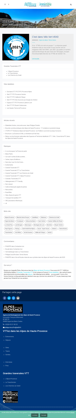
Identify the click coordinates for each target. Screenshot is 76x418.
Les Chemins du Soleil (14, 75)
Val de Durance (28, 232)
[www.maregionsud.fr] (38, 398)
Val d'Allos (18, 232)
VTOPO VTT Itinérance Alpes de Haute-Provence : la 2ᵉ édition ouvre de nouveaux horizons (33, 131)
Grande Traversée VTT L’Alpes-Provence (17, 176)
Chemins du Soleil (54, 217)
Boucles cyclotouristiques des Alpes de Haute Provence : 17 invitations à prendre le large (32, 128)
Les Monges (18, 225)
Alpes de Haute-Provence (42, 270)
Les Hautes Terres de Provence (16, 108)
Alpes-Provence (9, 217)
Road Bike (8, 192)
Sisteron (54, 228)
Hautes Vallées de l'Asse (55, 221)
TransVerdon (8, 232)
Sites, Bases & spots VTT (13, 195)
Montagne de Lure (39, 225)
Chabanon (43, 217)
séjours (30, 274)
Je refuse (34, 415)
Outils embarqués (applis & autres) (16, 187)
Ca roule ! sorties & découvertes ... (15, 156)
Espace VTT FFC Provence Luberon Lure (19, 102)
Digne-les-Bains (43, 40)
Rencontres (9, 189)
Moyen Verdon (59, 225)
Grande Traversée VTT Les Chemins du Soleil (19, 173)
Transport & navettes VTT (13, 198)
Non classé (8, 184)
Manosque (28, 225)
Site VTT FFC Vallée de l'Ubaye (16, 97)
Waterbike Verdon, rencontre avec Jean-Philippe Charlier (22, 125)
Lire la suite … (36, 59)
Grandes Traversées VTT (13, 178)
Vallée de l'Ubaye (40, 232)
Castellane (35, 217)
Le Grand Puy (8, 225)
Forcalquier (20, 221)
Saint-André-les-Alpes (28, 228)
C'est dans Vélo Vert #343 (45, 37)
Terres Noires (52, 40)
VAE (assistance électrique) (13, 200)
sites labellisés (54, 272)
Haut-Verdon (41, 221)
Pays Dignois (8, 228)
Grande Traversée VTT (12, 167)
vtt (6, 203)
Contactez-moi (19, 246)
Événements (9, 336)
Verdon (50, 232)
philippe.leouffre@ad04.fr (13, 327)
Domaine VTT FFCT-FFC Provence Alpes (19, 91)
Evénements (9, 165)
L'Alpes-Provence (13, 71)
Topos (7, 351)
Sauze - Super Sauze (43, 228)
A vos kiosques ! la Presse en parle (16, 151)
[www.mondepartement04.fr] (38, 393)
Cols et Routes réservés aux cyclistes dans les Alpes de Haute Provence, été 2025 (40, 257)
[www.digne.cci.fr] (38, 401)
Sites (7, 347)
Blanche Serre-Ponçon (23, 217)
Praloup (17, 228)
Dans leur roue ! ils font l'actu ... (14, 162)
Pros (7, 365)
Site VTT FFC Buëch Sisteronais (17, 105)
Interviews (8, 362)
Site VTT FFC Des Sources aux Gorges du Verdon (22, 100)
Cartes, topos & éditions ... (13, 159)
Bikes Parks (9, 154)
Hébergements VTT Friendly (14, 181)
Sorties (7, 355)
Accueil (4, 25)
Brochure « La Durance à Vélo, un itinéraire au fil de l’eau (22, 133)
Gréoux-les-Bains (31, 221)
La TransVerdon (13, 73)
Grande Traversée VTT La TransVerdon (17, 170)
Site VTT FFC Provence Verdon (16, 94)
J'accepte (43, 415)
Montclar (49, 225)
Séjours (8, 340)
